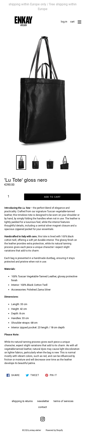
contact (42, 407)
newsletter (43, 401)
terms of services (63, 401)
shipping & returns (22, 401)
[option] (21, 162)
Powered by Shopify (54, 430)
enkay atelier (35, 430)
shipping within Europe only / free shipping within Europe (42, 6)
